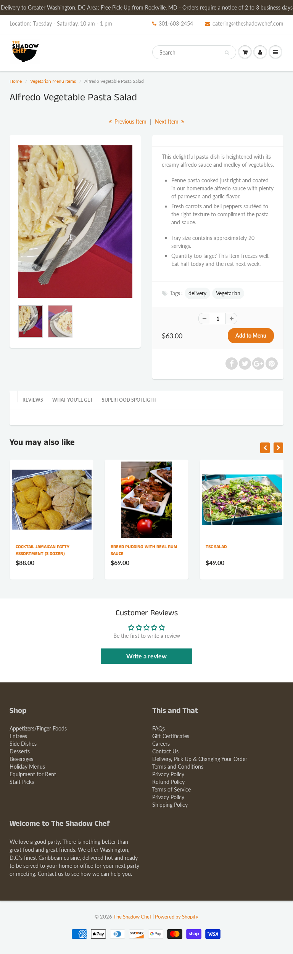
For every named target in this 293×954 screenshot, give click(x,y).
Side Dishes (23, 743)
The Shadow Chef (132, 917)
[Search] (226, 53)
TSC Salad (216, 547)
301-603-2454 (176, 23)
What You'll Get (72, 400)
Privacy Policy (168, 774)
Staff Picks (22, 782)
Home (16, 81)
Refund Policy (168, 782)
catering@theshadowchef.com (248, 23)
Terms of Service (171, 789)
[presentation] (265, 447)
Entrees (18, 736)
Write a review (146, 656)
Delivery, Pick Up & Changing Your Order (199, 759)
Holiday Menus (27, 766)
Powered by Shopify (176, 917)
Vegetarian (228, 293)
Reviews (33, 400)
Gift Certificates (170, 736)
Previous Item (129, 121)
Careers (161, 743)
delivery (197, 293)
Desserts (20, 751)
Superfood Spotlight (129, 400)
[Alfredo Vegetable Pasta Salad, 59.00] (75, 222)
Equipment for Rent (33, 774)
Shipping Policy (170, 804)
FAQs (158, 728)
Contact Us (165, 751)
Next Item (167, 121)
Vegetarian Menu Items (53, 81)
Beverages (21, 759)
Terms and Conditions (177, 766)
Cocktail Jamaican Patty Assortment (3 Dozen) (42, 550)
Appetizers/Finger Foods (38, 728)
